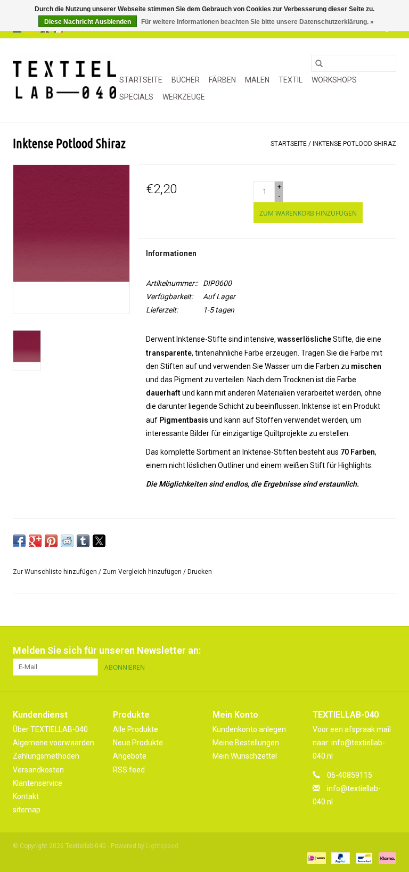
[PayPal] (339, 857)
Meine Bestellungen (245, 742)
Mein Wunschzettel (244, 756)
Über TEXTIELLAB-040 (50, 729)
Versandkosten (38, 770)
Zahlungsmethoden (46, 756)
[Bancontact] (363, 857)
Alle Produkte (135, 729)
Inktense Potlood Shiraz (354, 143)
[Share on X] (99, 540)
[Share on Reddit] (67, 540)
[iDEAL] (315, 857)
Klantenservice (37, 783)
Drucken (199, 571)
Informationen (171, 253)
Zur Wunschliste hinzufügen (56, 571)
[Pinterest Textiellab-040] (369, 650)
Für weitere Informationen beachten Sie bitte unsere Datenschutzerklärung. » (257, 22)
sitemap (26, 809)
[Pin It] (51, 540)
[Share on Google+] (35, 540)
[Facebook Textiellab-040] (350, 650)
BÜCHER (185, 80)
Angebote (129, 756)
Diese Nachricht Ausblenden (87, 22)
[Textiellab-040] (64, 80)
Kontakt (26, 796)
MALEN (257, 80)
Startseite (140, 80)
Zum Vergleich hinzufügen (143, 571)
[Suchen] (319, 63)
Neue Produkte (138, 742)
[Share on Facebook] (19, 540)
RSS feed (129, 770)
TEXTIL (290, 80)
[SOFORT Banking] (385, 857)
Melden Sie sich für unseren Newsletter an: (107, 650)
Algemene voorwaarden (53, 742)
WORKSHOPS (334, 80)
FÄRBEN (222, 80)
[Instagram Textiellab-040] (387, 650)
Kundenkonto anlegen (249, 729)
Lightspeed (162, 846)
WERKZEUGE (183, 97)
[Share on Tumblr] (83, 540)
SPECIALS (136, 97)
